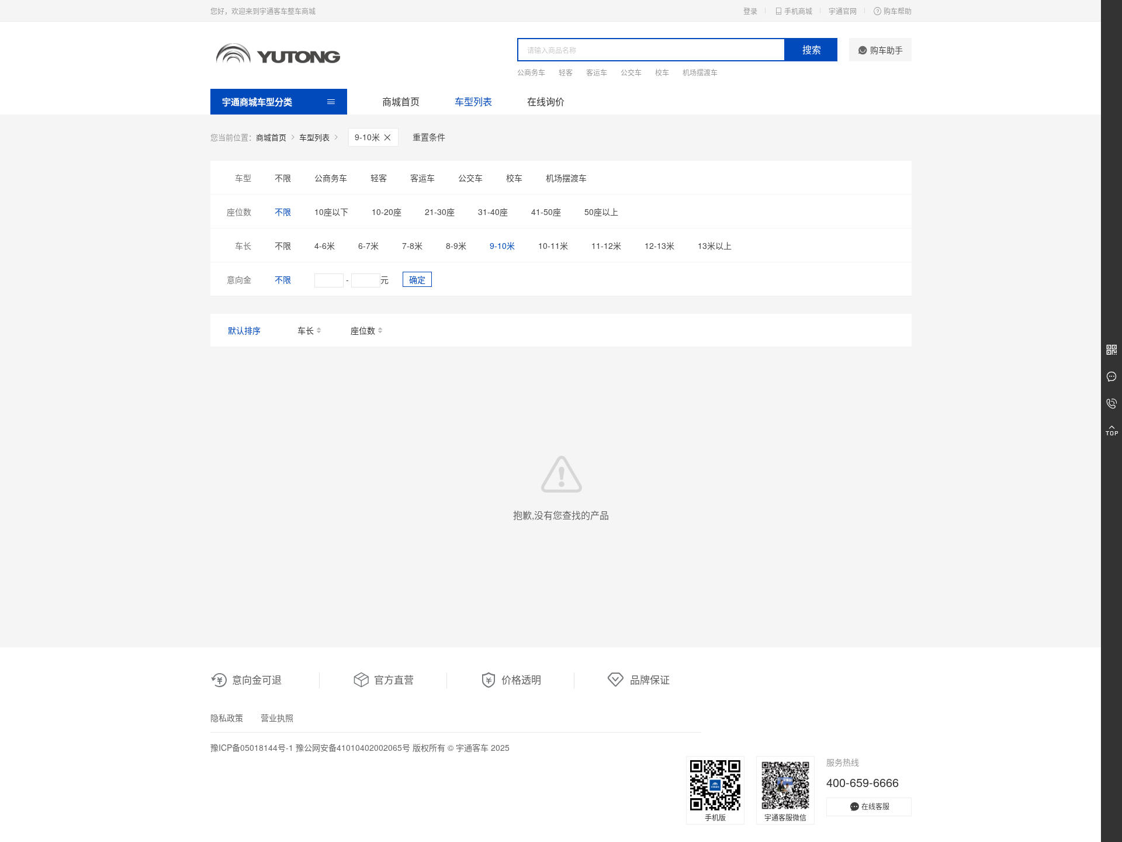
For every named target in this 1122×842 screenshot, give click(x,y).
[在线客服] (1111, 376)
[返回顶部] (1111, 430)
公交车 (631, 72)
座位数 (363, 330)
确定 (417, 279)
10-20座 (386, 211)
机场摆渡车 (700, 72)
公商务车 (531, 72)
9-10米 (368, 137)
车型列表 (473, 101)
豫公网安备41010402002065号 (353, 747)
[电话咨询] (1111, 403)
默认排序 (244, 330)
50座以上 (601, 211)
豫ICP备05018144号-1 (251, 747)
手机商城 (798, 11)
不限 (283, 177)
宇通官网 (843, 11)
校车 (662, 72)
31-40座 (493, 211)
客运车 (596, 72)
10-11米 (553, 245)
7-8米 (412, 245)
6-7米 (368, 245)
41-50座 (546, 211)
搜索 (811, 49)
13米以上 (715, 245)
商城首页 (401, 101)
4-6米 (324, 245)
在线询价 (546, 101)
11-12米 (606, 245)
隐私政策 (226, 717)
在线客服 (875, 806)
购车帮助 (898, 11)
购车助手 (886, 50)
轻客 (566, 72)
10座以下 (331, 211)
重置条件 (429, 137)
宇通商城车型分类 (257, 101)
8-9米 (456, 245)
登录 (750, 11)
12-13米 (659, 245)
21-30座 (440, 211)
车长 (305, 330)
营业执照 (277, 717)
